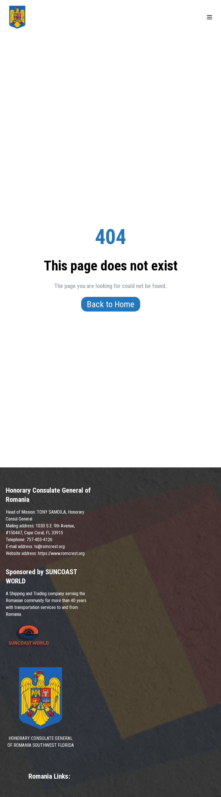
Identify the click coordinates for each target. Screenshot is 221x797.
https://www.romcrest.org (61, 553)
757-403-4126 (39, 539)
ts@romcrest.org (49, 546)
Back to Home (110, 304)
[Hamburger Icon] (209, 17)
